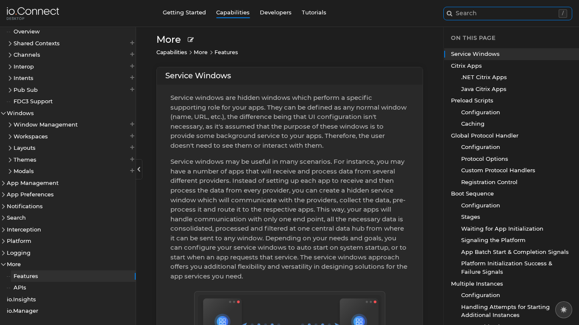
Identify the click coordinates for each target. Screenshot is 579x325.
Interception (24, 229)
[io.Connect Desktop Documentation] (33, 13)
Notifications (25, 206)
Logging (19, 252)
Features (26, 276)
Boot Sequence (472, 193)
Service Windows (198, 75)
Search (16, 217)
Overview (27, 31)
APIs (20, 287)
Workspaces (31, 136)
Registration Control (489, 182)
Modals (24, 171)
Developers (276, 12)
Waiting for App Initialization (502, 228)
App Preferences (30, 194)
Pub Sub (26, 89)
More (14, 264)
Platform (19, 240)
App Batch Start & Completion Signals (515, 251)
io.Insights (21, 299)
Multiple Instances (477, 283)
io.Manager (22, 310)
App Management (32, 182)
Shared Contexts (37, 43)
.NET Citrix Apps (484, 77)
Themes (25, 159)
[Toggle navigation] (139, 169)
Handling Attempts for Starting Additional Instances (505, 311)
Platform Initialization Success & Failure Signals (506, 267)
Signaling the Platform (493, 240)
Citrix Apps (466, 65)
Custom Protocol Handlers (498, 170)
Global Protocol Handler (484, 135)
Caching (472, 123)
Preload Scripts (472, 100)
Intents (23, 77)
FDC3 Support (33, 101)
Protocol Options (484, 158)
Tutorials (314, 12)
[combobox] (507, 13)
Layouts (25, 147)
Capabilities (233, 12)
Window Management (46, 124)
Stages (470, 216)
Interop (24, 66)
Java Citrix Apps (484, 88)
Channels (27, 54)
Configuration (480, 112)
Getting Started (184, 12)
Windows (20, 113)
